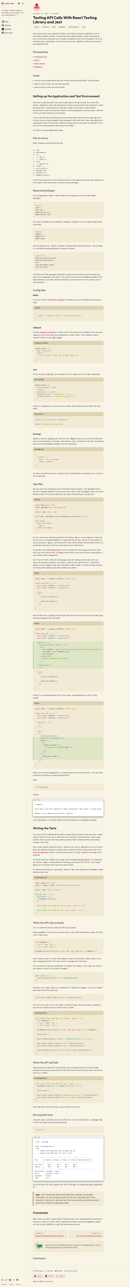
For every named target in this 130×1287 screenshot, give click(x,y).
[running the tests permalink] (31, 1114)
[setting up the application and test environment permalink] (31, 96)
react (37, 27)
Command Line (41, 57)
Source (18, 1284)
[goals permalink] (31, 75)
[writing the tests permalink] (31, 828)
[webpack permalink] (31, 327)
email (75, 1247)
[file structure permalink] (31, 138)
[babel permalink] (31, 295)
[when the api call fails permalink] (31, 1062)
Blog (6, 22)
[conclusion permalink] (31, 1213)
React (37, 60)
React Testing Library (81, 860)
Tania (6, 10)
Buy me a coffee (71, 1271)
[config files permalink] (31, 290)
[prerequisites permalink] (31, 52)
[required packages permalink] (31, 190)
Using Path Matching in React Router (49, 1234)
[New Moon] (17, 1280)
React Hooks (40, 64)
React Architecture (40, 852)
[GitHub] (6, 1280)
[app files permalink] (31, 484)
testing (46, 27)
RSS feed (50, 1271)
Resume (4, 1284)
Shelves (8, 25)
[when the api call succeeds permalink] (31, 922)
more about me (54, 1247)
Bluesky (59, 1271)
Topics (11, 1284)
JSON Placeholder (53, 550)
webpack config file (48, 332)
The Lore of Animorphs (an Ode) (88, 1234)
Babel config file (57, 300)
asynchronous (74, 27)
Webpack (38, 67)
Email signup (39, 1271)
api (84, 27)
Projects (8, 29)
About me (8, 33)
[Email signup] (2, 1280)
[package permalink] (31, 434)
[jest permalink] (31, 369)
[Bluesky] (10, 1280)
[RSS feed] (13, 1280)
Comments (55, 13)
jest (54, 27)
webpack (62, 27)
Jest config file (47, 374)
